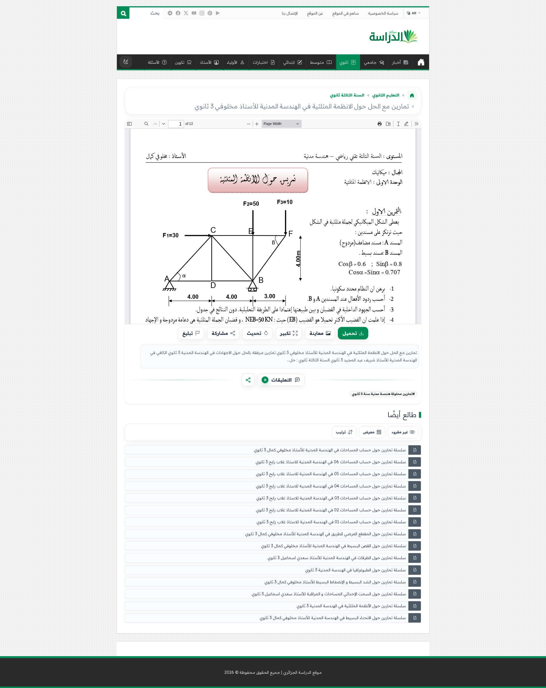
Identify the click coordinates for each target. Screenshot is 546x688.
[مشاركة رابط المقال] (248, 379)
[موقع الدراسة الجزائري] (393, 36)
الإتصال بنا (290, 13)
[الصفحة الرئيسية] (412, 95)
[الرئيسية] (421, 62)
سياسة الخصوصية (383, 13)
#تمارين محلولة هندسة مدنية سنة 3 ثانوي (383, 394)
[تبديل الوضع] (126, 61)
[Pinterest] (209, 13)
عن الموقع (315, 13)
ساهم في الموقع (345, 13)
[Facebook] (178, 13)
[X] (186, 13)
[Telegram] (170, 13)
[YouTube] (194, 13)
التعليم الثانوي (385, 95)
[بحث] (123, 13)
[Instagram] (201, 13)
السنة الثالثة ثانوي (347, 95)
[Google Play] (217, 13)
